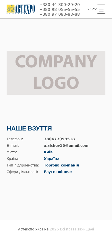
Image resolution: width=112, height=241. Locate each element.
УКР (90, 9)
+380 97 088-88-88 (59, 14)
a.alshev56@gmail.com (66, 145)
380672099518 (59, 139)
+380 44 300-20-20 (59, 4)
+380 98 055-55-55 (59, 9)
